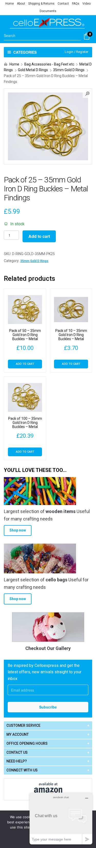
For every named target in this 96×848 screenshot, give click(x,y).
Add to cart (39, 236)
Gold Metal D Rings (33, 70)
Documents (48, 11)
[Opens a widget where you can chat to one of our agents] (61, 818)
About (21, 3)
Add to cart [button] (25, 364)
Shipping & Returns (41, 3)
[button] (87, 93)
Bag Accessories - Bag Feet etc (49, 64)
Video (86, 3)
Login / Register (76, 52)
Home (9, 3)
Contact (63, 3)
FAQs (75, 3)
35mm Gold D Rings (68, 70)
